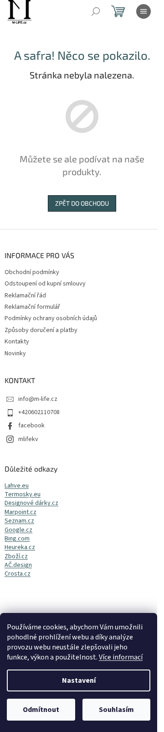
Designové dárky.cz (31, 503)
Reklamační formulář (32, 306)
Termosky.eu (23, 494)
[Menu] (143, 11)
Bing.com (17, 539)
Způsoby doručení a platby (41, 330)
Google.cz (18, 530)
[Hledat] (96, 11)
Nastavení (79, 680)
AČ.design (18, 565)
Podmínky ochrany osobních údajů (51, 318)
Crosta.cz (18, 574)
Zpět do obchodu (82, 203)
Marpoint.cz (20, 512)
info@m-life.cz (37, 399)
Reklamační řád (25, 295)
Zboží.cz (16, 556)
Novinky (15, 353)
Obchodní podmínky (32, 272)
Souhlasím (116, 710)
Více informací (121, 657)
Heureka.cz (20, 547)
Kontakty (17, 341)
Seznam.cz (19, 521)
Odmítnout (41, 710)
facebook (31, 425)
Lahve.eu (17, 486)
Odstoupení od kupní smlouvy (45, 283)
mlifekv (28, 439)
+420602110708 (39, 412)
